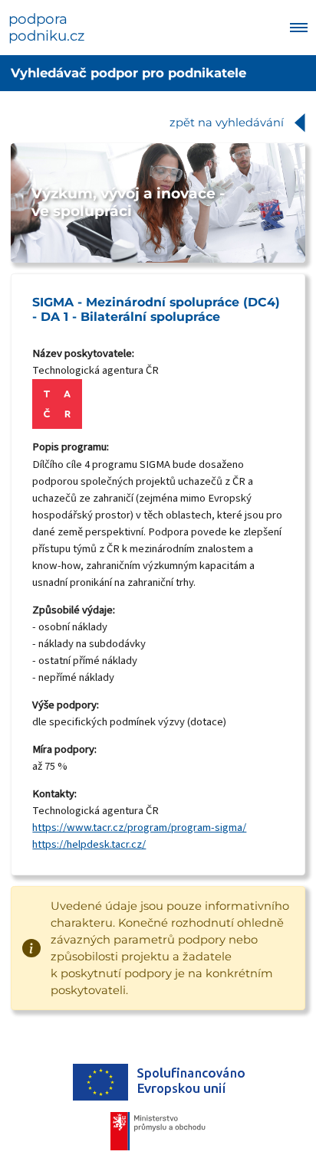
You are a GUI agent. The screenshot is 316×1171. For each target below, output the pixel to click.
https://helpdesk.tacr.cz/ (89, 844)
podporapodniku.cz (46, 27)
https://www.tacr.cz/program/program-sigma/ (139, 827)
